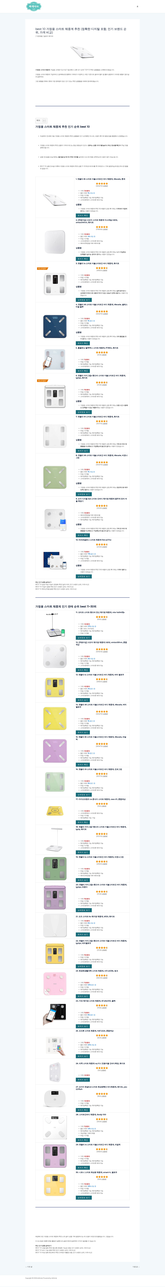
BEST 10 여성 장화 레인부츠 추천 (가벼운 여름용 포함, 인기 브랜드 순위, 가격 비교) (63, 1252)
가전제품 (39, 36)
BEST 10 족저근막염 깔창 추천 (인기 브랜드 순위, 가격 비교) (56, 589)
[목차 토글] (43, 120)
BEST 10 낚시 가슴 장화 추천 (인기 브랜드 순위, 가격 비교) (55, 1250)
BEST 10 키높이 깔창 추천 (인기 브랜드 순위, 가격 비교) (54, 587)
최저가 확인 (83, 215)
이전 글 (28, 1267)
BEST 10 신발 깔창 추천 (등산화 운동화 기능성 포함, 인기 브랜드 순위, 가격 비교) (63, 1248)
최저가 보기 (83, 451)
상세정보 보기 (84, 300)
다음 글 (136, 1267)
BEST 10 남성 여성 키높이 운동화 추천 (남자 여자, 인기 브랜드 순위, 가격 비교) (62, 584)
